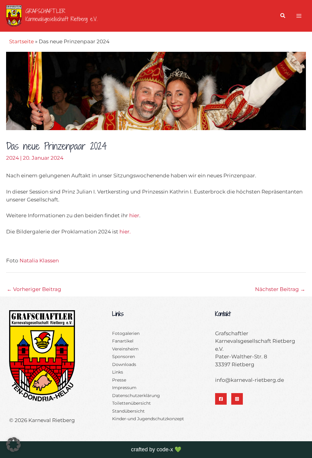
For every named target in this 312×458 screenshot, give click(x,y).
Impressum (124, 387)
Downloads (124, 364)
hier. (125, 232)
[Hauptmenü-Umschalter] (299, 16)
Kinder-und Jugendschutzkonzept (148, 418)
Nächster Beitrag (280, 289)
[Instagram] (237, 399)
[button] (283, 16)
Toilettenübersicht (131, 403)
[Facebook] (221, 399)
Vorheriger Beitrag (34, 289)
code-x (165, 449)
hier (134, 215)
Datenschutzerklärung (136, 395)
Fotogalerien (126, 333)
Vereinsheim (125, 349)
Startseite (21, 41)
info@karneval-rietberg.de (249, 380)
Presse (119, 380)
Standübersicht (128, 411)
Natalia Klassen (39, 260)
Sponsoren (123, 356)
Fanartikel (122, 341)
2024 (12, 158)
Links (117, 372)
